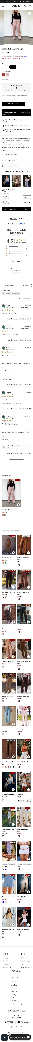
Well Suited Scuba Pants (8, 592)
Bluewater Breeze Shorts (8, 897)
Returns (5, 961)
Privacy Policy (7, 967)
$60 (6, 594)
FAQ (22, 964)
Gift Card (13, 998)
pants (8, 293)
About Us (14, 975)
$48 (6, 698)
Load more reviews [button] (16, 461)
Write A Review (17, 261)
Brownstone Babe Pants (23, 627)
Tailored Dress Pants (7, 696)
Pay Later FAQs (25, 961)
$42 (21, 764)
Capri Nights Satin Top (23, 761)
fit (3, 293)
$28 (21, 797)
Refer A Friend (15, 1001)
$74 (6, 631)
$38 (18, 866)
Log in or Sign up (25, 113)
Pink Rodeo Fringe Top (23, 929)
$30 (18, 698)
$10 (18, 731)
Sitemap (5, 958)
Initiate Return (25, 967)
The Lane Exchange (16, 1004)
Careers (14, 981)
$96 (6, 833)
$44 (6, 899)
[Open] (4, 1037)
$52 (3, 764)
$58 (6, 560)
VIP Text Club (14, 992)
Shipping (5, 964)
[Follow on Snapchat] (26, 1027)
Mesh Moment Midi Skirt (8, 864)
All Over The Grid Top (10, 201)
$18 (3, 512)
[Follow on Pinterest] (16, 1027)
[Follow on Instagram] (12, 1027)
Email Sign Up (15, 995)
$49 (21, 731)
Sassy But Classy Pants (8, 509)
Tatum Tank (7, 196)
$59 (6, 797)
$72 (21, 596)
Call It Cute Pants (6, 557)
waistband (15, 293)
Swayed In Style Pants (23, 696)
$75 (21, 833)
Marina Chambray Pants (8, 729)
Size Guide (5, 79)
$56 (21, 932)
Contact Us (15, 978)
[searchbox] (11, 285)
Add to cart (13, 104)
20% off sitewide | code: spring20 (16, 1)
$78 (18, 562)
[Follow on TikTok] (21, 1027)
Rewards (13, 989)
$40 (5, 512)
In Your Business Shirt (9, 190)
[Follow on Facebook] (7, 1027)
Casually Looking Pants (8, 661)
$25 (3, 797)
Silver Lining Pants (22, 897)
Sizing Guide (24, 958)
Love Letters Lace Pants (8, 761)
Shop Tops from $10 (21, 95)
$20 (3, 560)
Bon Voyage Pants (22, 729)
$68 (21, 698)
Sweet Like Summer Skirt (24, 864)
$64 (6, 664)
